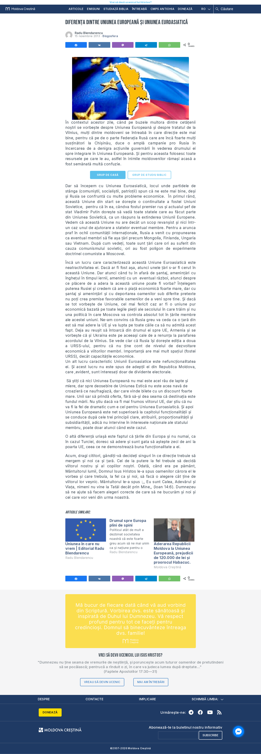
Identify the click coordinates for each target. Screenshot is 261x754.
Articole (76, 9)
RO (203, 9)
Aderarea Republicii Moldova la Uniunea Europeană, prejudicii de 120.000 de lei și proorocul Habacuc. (173, 553)
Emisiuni (93, 9)
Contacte (94, 699)
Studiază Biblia (116, 9)
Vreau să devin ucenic (102, 682)
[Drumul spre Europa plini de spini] (132, 538)
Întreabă (139, 9)
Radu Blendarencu (89, 33)
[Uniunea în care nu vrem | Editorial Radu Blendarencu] (85, 530)
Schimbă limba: (205, 699)
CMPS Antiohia (162, 9)
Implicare (147, 699)
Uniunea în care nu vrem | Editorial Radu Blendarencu (84, 548)
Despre (44, 699)
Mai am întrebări (150, 682)
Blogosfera (110, 36)
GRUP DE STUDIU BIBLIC (149, 174)
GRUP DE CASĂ (107, 174)
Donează (185, 9)
